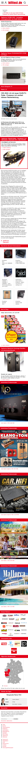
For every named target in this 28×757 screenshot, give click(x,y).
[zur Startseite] (15, 3)
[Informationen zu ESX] (17, 619)
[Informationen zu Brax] (23, 615)
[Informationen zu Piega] (10, 630)
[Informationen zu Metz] (16, 626)
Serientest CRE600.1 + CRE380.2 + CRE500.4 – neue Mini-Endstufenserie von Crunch (7, 283)
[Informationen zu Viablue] (10, 634)
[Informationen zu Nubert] (4, 630)
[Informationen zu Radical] (17, 630)
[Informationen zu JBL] (4, 626)
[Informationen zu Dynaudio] (5, 619)
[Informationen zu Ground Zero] (10, 623)
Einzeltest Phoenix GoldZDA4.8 (19, 303)
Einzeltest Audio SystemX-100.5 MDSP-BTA (20, 262)
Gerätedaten (6, 730)
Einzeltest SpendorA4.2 (4, 303)
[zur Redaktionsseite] (3, 702)
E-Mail (13, 701)
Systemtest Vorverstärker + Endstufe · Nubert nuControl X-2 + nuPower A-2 (20, 282)
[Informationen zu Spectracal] (24, 630)
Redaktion (5, 728)
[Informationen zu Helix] (17, 623)
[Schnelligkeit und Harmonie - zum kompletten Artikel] (14, 159)
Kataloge (5, 732)
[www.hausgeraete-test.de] (10, 646)
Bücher (4, 726)
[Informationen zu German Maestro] (4, 623)
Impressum (5, 739)
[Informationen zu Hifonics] (24, 623)
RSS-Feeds (5, 734)
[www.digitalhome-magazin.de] (4, 646)
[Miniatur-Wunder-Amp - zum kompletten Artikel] (14, 40)
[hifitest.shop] (14, 653)
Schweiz (6, 686)
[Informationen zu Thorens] (4, 634)
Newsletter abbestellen (6, 721)
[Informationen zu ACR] (4, 615)
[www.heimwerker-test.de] (17, 646)
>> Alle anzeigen (5, 30)
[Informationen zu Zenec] (23, 633)
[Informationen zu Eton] (23, 619)
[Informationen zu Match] (9, 626)
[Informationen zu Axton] (16, 615)
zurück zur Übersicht (6, 241)
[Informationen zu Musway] (22, 626)
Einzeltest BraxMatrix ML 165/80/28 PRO (7, 262)
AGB (4, 742)
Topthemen (5, 735)
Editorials (5, 737)
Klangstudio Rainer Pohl (14, 695)
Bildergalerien (6, 731)
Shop (4, 724)
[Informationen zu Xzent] (17, 633)
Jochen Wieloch (15, 699)
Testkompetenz (6, 727)
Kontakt (4, 746)
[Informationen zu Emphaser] (11, 619)
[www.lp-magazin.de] (24, 646)
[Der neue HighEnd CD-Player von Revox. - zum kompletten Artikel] (14, 75)
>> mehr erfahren (5, 345)
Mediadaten (5, 740)
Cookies (4, 745)
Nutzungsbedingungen (8, 747)
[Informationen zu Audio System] (10, 615)
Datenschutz (6, 743)
